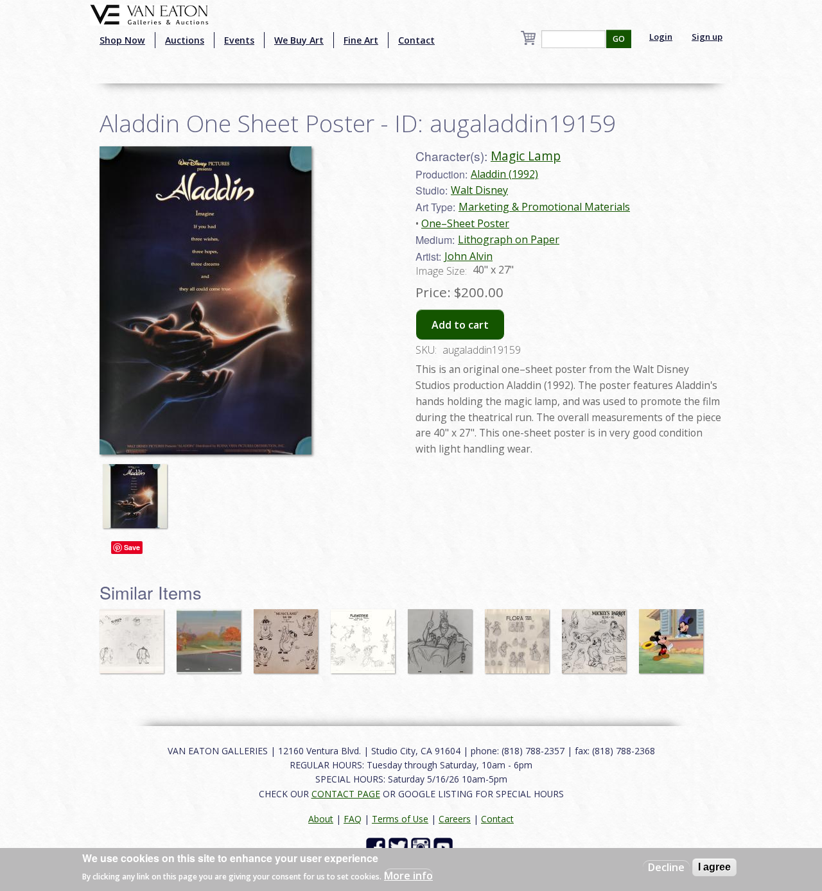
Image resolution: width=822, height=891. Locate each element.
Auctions (184, 40)
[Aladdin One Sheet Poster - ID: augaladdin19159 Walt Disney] (205, 299)
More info (408, 876)
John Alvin (468, 256)
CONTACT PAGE (345, 794)
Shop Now (122, 40)
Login (660, 36)
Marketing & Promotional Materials (544, 207)
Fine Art (361, 40)
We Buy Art (299, 40)
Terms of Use (400, 819)
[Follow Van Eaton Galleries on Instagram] (422, 846)
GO (619, 38)
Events (239, 40)
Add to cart (460, 325)
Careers (455, 819)
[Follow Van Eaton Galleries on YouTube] (444, 846)
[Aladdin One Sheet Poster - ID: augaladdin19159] (138, 490)
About (320, 819)
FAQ (353, 819)
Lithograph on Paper (508, 239)
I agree (714, 866)
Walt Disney (479, 190)
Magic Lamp (526, 155)
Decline (666, 867)
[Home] (149, 13)
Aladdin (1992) (504, 174)
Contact (416, 40)
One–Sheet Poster (465, 223)
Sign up (707, 36)
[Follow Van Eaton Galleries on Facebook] (377, 846)
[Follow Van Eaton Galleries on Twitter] (400, 846)
